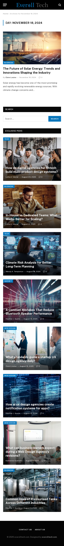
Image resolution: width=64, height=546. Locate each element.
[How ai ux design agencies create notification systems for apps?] (32, 395)
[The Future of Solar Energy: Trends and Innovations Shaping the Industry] (32, 48)
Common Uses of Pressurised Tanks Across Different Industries (31, 501)
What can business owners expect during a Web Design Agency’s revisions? (30, 451)
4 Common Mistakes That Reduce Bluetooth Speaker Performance (30, 312)
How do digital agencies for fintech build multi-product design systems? (32, 170)
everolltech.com (49, 537)
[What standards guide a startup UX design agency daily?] (32, 348)
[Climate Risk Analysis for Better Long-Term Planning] (32, 254)
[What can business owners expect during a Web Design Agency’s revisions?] (32, 443)
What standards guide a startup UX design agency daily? (31, 359)
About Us (40, 530)
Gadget (8, 281)
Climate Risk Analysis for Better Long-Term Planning (28, 264)
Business (8, 63)
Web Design (9, 328)
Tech (6, 139)
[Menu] (5, 4)
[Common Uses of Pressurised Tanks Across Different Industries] (32, 490)
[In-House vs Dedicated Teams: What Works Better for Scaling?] (32, 206)
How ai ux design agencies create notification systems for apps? (30, 406)
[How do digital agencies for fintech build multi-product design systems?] (32, 159)
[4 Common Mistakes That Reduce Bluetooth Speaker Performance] (32, 301)
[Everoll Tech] (32, 5)
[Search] (59, 4)
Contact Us (25, 530)
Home (5, 14)
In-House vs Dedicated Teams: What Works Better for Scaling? (31, 217)
